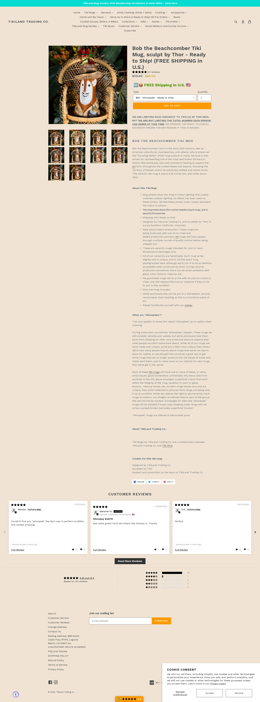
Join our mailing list (101, 613)
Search (52, 613)
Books (176, 17)
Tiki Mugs (90, 12)
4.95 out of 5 (87, 578)
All (176, 236)
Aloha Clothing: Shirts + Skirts (134, 12)
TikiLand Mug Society (85, 26)
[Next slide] (255, 532)
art (134, 166)
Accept (210, 693)
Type (136, 91)
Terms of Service (57, 664)
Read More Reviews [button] (130, 561)
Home (76, 12)
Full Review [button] (17, 549)
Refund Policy (56, 660)
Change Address (57, 627)
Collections (128, 21)
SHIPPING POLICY (58, 655)
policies (188, 305)
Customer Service (129, 26)
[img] (18, 504)
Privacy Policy (218, 683)
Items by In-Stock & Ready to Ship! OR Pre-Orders (139, 17)
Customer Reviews (59, 622)
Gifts (144, 21)
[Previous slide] (4, 532)
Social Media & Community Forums (166, 26)
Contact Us (54, 631)
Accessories (178, 12)
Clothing (160, 12)
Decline (239, 693)
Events (156, 21)
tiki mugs (154, 372)
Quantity (202, 91)
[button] (139, 72)
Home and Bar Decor (92, 17)
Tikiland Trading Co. (28, 21)
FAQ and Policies (57, 651)
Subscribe (130, 30)
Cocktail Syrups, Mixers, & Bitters (99, 21)
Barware (106, 12)
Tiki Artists (171, 21)
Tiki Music (109, 26)
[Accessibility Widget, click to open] (16, 694)
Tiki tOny (167, 445)
